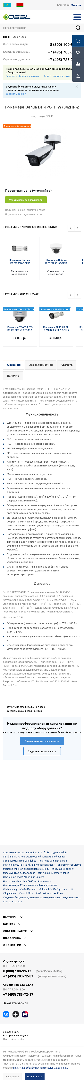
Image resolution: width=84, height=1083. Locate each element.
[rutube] (25, 1014)
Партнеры (10, 917)
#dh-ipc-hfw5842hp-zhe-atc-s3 (56, 889)
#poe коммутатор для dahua (19, 860)
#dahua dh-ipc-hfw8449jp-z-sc (19, 889)
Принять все (34, 1076)
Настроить (12, 1076)
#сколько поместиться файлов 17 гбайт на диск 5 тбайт (35, 852)
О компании (12, 945)
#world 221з (26, 893)
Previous (71, 228)
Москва (76, 5)
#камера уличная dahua (53, 860)
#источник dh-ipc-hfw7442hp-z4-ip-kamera (27, 881)
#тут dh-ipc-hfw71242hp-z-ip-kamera (23, 877)
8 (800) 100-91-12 (65, 44)
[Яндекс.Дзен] (16, 1014)
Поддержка (12, 938)
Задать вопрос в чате (57, 76)
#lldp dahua (9, 893)
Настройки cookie (13, 1039)
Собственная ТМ (15, 931)
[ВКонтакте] (6, 1014)
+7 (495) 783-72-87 (64, 52)
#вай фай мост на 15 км (49, 893)
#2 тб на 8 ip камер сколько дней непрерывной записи (34, 856)
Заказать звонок (15, 1003)
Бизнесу (9, 924)
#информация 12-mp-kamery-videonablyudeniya (30, 885)
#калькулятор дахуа (69, 864)
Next (77, 228)
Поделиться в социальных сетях (23, 214)
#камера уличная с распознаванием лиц (26, 869)
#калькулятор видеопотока (19, 873)
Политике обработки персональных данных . (40, 1067)
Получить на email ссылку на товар (25, 210)
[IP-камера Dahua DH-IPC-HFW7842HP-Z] (42, 153)
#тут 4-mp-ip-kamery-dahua (53, 873)
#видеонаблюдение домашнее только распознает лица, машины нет (41, 897)
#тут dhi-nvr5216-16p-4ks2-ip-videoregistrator (29, 864)
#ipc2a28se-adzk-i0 (63, 869)
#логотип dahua (12, 901)
